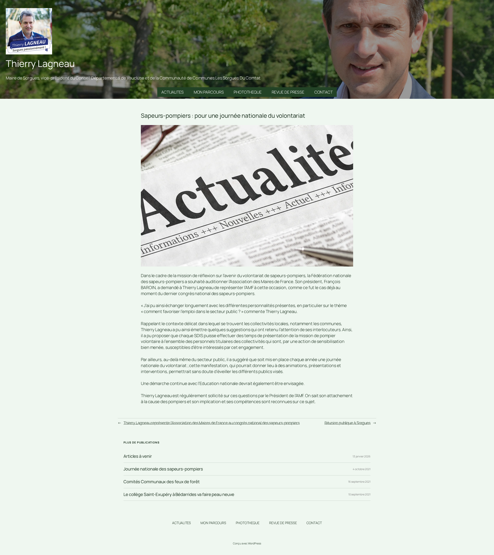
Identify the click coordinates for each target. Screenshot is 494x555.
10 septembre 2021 (359, 494)
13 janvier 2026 (361, 456)
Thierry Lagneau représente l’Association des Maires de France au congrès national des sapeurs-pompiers (212, 422)
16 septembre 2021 (359, 481)
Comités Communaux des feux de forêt (162, 481)
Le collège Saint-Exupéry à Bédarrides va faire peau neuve (179, 494)
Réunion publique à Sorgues (347, 422)
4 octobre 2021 (361, 469)
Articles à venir (138, 456)
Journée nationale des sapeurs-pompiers (163, 469)
